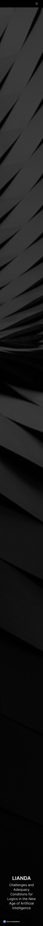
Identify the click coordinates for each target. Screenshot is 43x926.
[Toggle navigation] (37, 4)
